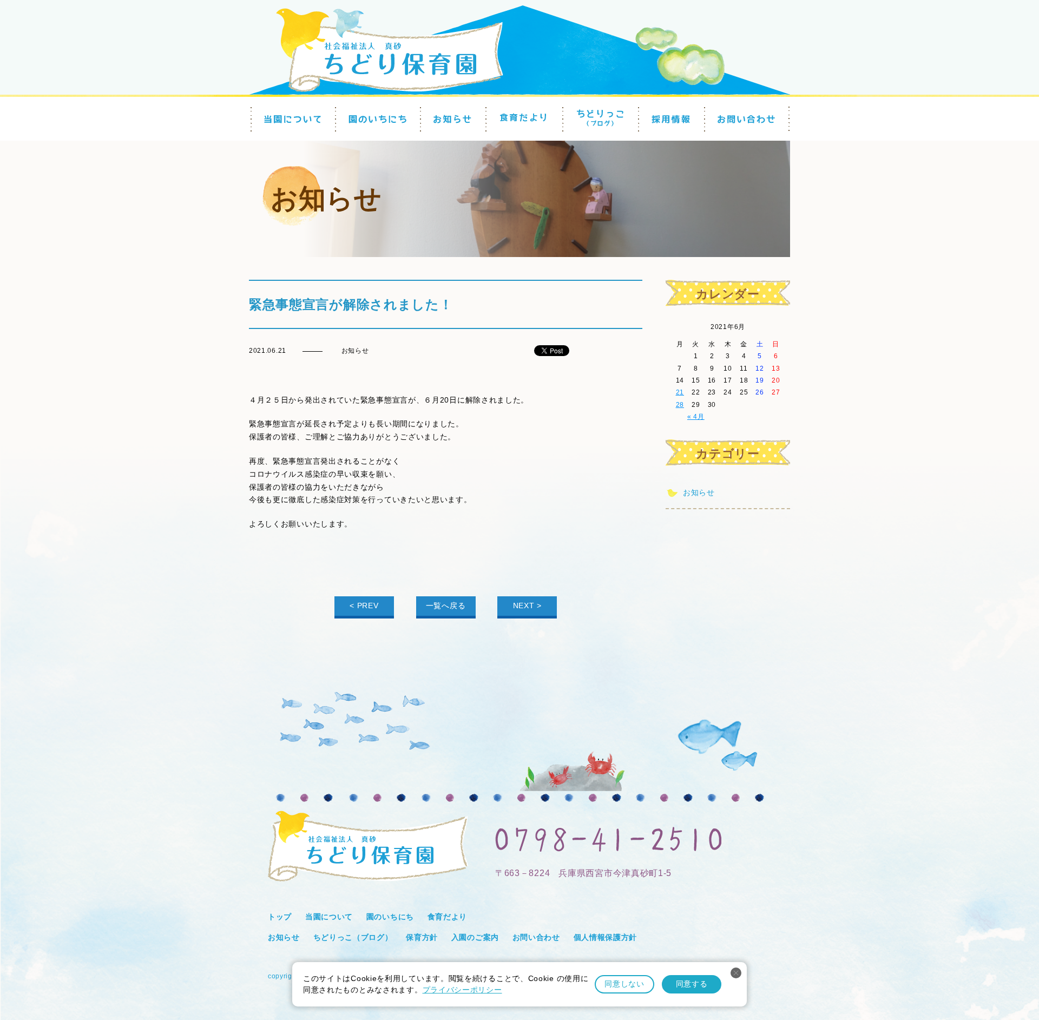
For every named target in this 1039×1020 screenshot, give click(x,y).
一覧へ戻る (446, 605)
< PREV (364, 605)
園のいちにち (390, 916)
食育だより (448, 916)
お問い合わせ (536, 937)
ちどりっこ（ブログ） (353, 937)
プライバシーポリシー (462, 989)
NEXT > (527, 605)
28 (680, 405)
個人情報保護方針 (605, 937)
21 (680, 392)
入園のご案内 (475, 937)
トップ (280, 916)
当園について (329, 916)
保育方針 (422, 937)
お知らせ (699, 492)
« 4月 (696, 416)
